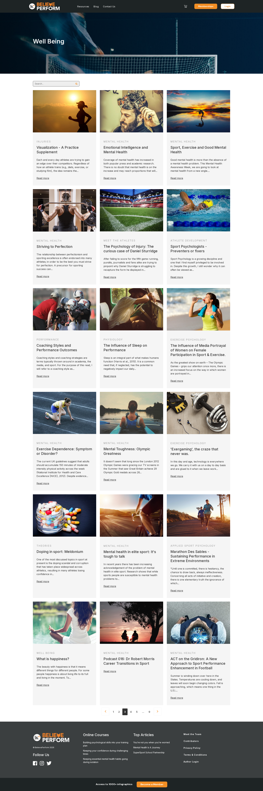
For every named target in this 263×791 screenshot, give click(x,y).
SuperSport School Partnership (149, 752)
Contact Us (109, 6)
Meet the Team (192, 734)
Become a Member (151, 784)
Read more (43, 178)
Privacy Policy (192, 748)
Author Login (191, 761)
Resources (83, 6)
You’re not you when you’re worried (151, 742)
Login (228, 6)
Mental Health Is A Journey (146, 747)
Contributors (191, 741)
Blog (96, 6)
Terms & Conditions (195, 754)
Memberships (205, 6)
